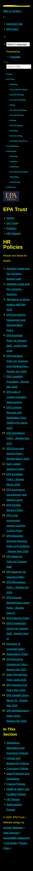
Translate (15, 56)
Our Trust (11, 223)
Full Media (11, 843)
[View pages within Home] (11, 74)
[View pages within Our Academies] (18, 146)
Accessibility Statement (16, 837)
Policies (10, 228)
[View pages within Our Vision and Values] (26, 110)
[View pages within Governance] (15, 151)
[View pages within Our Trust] (13, 79)
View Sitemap (11, 832)
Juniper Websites (13, 827)
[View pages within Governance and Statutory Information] (18, 177)
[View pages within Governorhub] (19, 182)
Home (9, 217)
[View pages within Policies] (15, 120)
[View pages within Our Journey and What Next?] (14, 105)
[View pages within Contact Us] (15, 187)
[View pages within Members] (17, 156)
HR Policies (13, 233)
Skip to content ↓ (12, 10)
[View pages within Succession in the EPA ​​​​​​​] (26, 141)
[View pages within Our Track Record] (23, 115)
